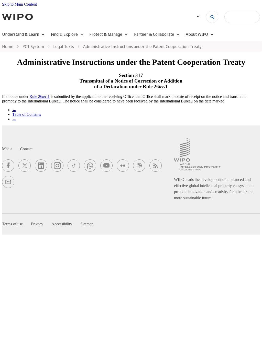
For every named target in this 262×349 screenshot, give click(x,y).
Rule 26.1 (39, 96)
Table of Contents (26, 114)
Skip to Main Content (19, 4)
